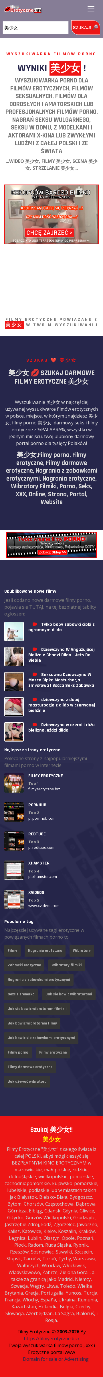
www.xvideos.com (44, 905)
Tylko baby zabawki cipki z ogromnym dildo (61, 627)
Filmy (12, 950)
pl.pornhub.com (42, 818)
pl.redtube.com (41, 847)
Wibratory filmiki (67, 965)
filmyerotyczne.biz (44, 788)
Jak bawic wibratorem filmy (32, 1023)
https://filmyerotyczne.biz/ (52, 1338)
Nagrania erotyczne (45, 950)
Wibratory (82, 950)
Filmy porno (18, 1052)
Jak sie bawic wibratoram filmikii (37, 1008)
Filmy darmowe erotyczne (30, 1067)
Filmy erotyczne (53, 1052)
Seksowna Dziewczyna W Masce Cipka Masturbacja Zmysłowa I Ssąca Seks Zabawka (61, 680)
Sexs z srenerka (21, 994)
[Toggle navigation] (91, 8)
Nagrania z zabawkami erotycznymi (39, 979)
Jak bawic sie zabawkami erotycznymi (41, 1037)
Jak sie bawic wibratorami (68, 994)
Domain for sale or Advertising (56, 1359)
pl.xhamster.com (42, 876)
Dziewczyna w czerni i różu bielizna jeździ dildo (61, 727)
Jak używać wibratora (27, 1081)
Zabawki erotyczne (24, 965)
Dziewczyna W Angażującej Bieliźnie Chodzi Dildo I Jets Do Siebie (61, 655)
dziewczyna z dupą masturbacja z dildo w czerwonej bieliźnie (61, 705)
